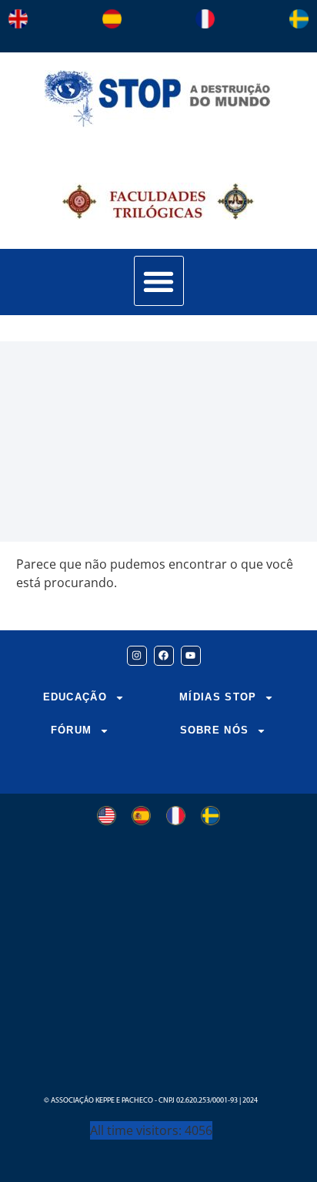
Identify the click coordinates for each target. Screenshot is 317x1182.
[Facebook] (164, 656)
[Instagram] (137, 656)
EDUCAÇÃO (75, 697)
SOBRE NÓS (214, 730)
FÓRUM (71, 730)
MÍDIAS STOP (217, 697)
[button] (159, 281)
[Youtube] (191, 656)
